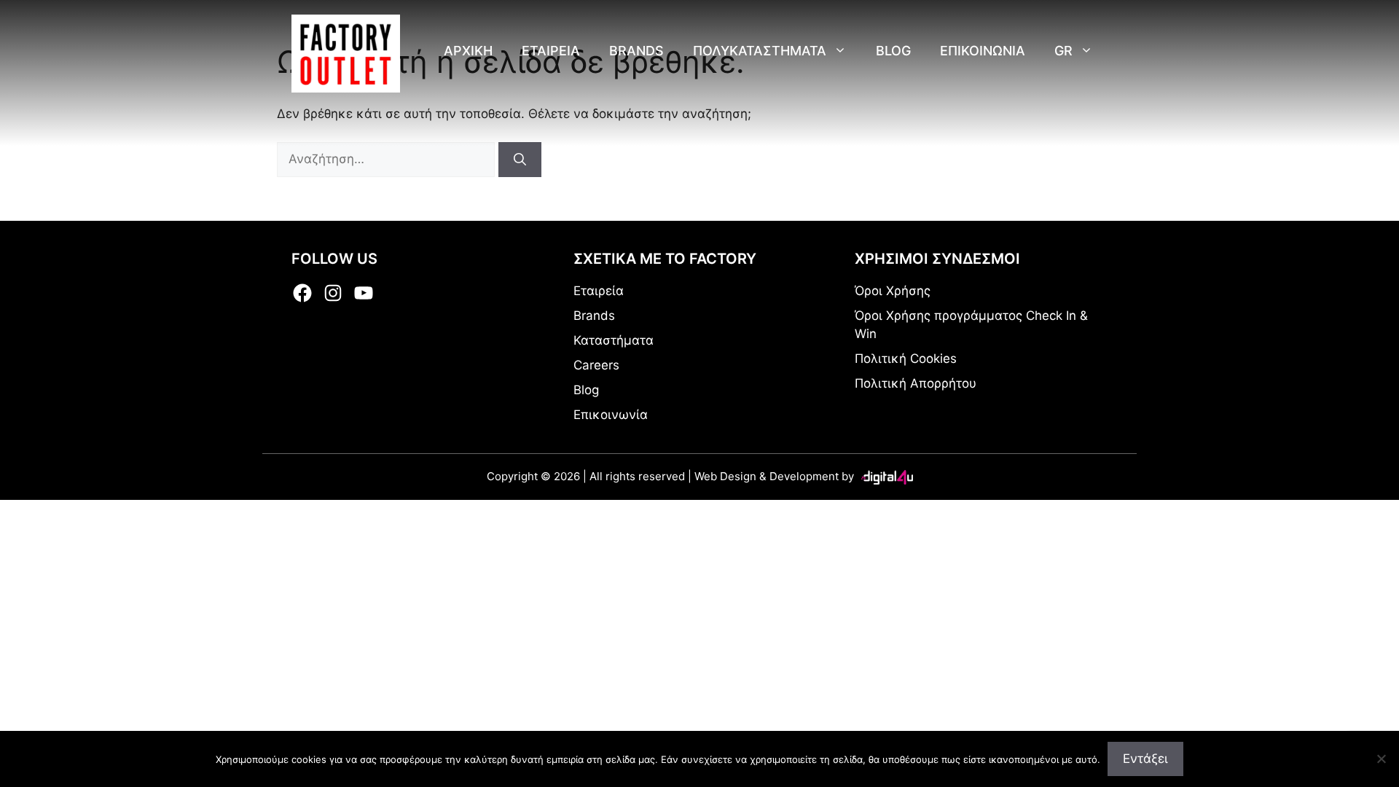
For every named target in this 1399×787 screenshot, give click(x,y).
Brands (636, 50)
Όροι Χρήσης (892, 290)
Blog (893, 50)
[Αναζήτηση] (519, 159)
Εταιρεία (598, 290)
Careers (596, 365)
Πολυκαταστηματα (759, 50)
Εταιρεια (551, 50)
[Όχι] (1380, 758)
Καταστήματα (613, 340)
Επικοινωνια (982, 50)
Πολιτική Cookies (906, 358)
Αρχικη (468, 50)
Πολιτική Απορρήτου (915, 383)
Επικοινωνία (610, 414)
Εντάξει (1145, 758)
